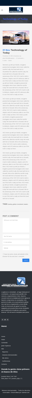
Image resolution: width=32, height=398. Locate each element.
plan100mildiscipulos (8, 58)
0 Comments (20, 58)
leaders (26, 204)
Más (2, 349)
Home (3, 336)
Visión (3, 339)
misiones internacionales (9, 355)
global (14, 204)
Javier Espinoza (6, 346)
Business (16, 56)
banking (10, 204)
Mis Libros (5, 358)
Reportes (5, 352)
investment (20, 204)
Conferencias (6, 361)
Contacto (4, 364)
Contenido (4, 342)
